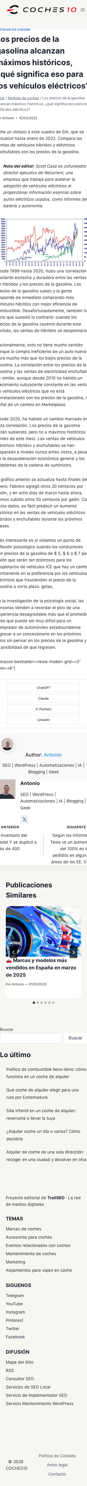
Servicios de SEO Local (28, 1387)
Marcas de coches (23, 1228)
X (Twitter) (43, 709)
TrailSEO (56, 1197)
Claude (43, 698)
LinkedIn (43, 720)
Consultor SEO (20, 1378)
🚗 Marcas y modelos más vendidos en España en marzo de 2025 (41, 967)
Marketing (15, 1262)
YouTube (14, 1303)
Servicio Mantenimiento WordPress (39, 1403)
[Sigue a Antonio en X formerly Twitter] (24, 819)
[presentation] (43, 931)
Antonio (8, 118)
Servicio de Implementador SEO (36, 1395)
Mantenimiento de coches (31, 1253)
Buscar (6, 1029)
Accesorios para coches (29, 1237)
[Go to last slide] (13, 952)
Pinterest (14, 1320)
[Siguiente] (73, 952)
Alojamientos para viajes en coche (39, 1270)
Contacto (57, 1474)
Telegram (15, 1295)
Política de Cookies (57, 1455)
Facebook (15, 1336)
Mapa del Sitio (20, 1362)
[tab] (34, 1002)
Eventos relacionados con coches (38, 1245)
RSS (10, 1370)
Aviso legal (57, 1464)
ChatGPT (43, 688)
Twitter (12, 1328)
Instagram (15, 1312)
